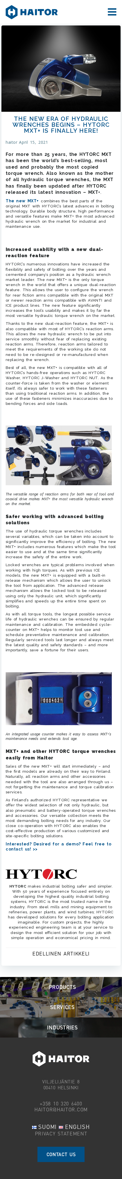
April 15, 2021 (33, 142)
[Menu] (112, 12)
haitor (11, 142)
